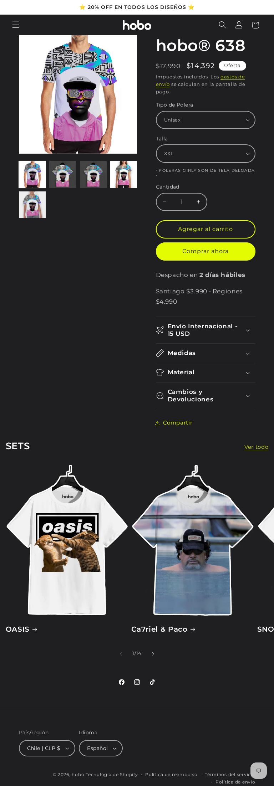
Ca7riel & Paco (159, 629)
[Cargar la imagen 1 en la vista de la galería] (32, 174)
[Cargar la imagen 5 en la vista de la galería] (32, 204)
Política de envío (235, 782)
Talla (162, 139)
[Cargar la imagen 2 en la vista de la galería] (62, 174)
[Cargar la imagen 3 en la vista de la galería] (93, 174)
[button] (15, 25)
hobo (79, 774)
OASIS (18, 629)
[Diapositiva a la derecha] (153, 654)
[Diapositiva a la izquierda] (121, 654)
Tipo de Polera (174, 105)
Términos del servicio (230, 774)
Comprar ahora (205, 251)
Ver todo (256, 447)
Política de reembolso (171, 774)
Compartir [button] (178, 423)
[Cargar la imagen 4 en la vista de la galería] (123, 174)
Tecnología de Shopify (112, 774)
